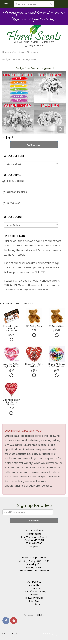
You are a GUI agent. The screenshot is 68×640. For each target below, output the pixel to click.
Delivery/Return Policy (34, 591)
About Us (34, 585)
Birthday (31, 52)
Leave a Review (34, 604)
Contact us (34, 588)
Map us (34, 546)
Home (5, 52)
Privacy (34, 594)
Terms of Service (34, 597)
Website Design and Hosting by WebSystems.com (54, 635)
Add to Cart (34, 144)
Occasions (18, 52)
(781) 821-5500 (35, 45)
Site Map (34, 601)
